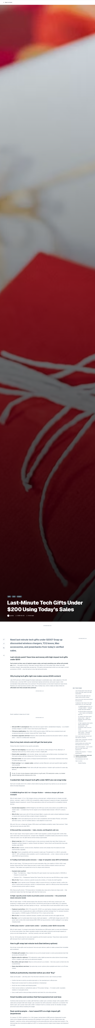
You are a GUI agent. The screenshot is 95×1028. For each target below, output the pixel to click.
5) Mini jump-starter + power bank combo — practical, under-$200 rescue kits (85, 732)
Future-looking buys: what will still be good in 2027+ (83, 756)
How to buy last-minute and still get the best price (84, 700)
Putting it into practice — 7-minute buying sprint (83, 752)
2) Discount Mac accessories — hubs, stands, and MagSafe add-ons (85, 713)
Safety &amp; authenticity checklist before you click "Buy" (83, 740)
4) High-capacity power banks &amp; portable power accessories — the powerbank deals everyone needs (85, 726)
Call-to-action (78, 761)
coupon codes (36, 663)
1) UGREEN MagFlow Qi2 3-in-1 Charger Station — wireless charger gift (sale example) (85, 708)
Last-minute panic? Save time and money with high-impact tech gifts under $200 (83, 692)
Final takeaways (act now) (81, 759)
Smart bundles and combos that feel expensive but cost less (83, 744)
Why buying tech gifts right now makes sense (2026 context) (83, 696)
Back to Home (8, 2)
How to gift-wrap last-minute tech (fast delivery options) (83, 736)
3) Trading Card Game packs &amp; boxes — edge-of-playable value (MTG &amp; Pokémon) (85, 719)
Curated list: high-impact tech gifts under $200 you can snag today (83, 703)
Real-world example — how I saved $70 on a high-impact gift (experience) (83, 748)
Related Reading (82, 763)
